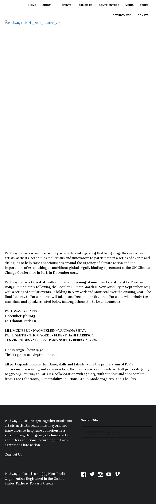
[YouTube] (109, 474)
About (47, 5)
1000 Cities (85, 5)
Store (144, 5)
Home (32, 5)
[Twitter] (92, 474)
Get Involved (122, 15)
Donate (143, 15)
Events (66, 5)
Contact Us (13, 455)
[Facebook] (84, 474)
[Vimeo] (117, 474)
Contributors (109, 5)
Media (129, 5)
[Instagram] (100, 474)
